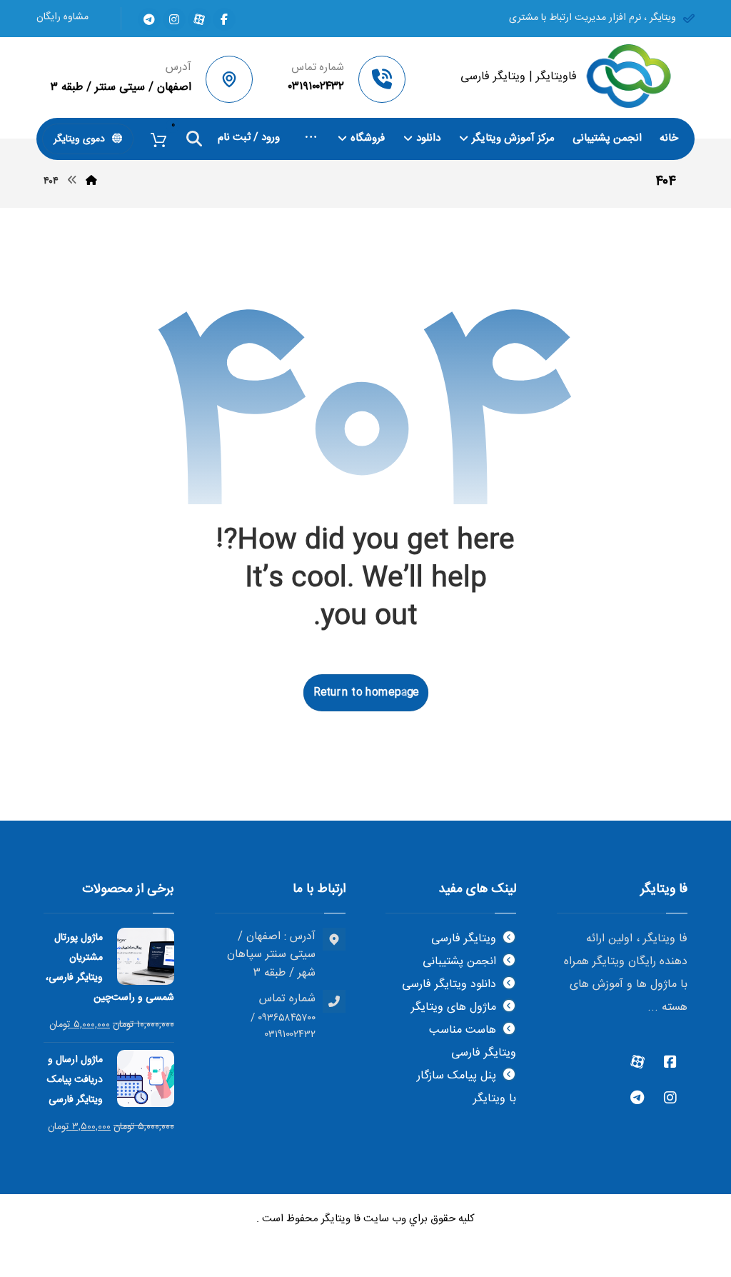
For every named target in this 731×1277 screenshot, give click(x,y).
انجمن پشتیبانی (459, 961)
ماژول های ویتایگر (453, 1007)
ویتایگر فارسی (463, 938)
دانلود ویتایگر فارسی (449, 984)
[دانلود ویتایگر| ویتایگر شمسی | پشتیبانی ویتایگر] (629, 76)
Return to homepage (365, 692)
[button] (224, 19)
